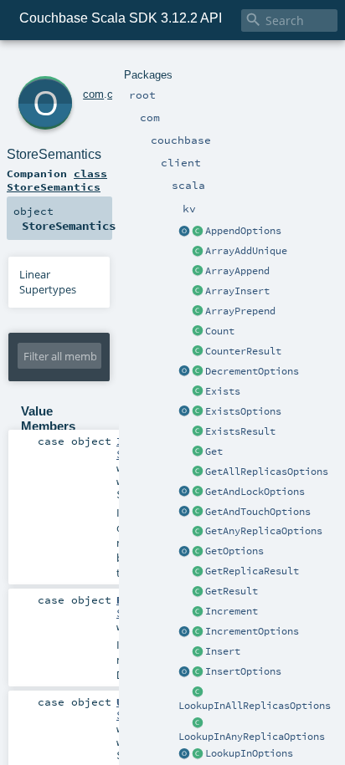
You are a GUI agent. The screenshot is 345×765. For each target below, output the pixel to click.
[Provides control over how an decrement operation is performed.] (197, 372)
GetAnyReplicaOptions (263, 531)
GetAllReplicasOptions (266, 471)
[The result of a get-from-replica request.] (197, 572)
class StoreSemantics (57, 179)
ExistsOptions (243, 411)
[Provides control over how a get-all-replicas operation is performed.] (197, 472)
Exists (222, 391)
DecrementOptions (252, 371)
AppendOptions (243, 231)
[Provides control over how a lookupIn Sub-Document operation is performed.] (197, 754)
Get (214, 451)
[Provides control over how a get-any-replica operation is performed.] (197, 531)
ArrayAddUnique (246, 251)
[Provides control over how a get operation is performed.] (197, 551)
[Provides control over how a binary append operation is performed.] (197, 231)
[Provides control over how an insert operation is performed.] (197, 672)
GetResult (231, 591)
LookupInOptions (249, 753)
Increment (231, 611)
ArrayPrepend (240, 311)
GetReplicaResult (252, 571)
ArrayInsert (237, 291)
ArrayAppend (237, 271)
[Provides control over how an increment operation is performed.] (197, 632)
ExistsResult (240, 431)
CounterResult (243, 351)
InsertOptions (243, 671)
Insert (222, 651)
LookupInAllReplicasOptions (254, 705)
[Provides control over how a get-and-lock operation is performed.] (197, 492)
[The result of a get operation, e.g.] (197, 592)
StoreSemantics (54, 154)
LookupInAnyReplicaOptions (251, 736)
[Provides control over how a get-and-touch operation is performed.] (197, 512)
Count (219, 331)
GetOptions (234, 551)
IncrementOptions (252, 631)
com (93, 94)
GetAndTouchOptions (258, 512)
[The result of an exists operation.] (197, 432)
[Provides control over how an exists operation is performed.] (197, 412)
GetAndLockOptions (255, 491)
